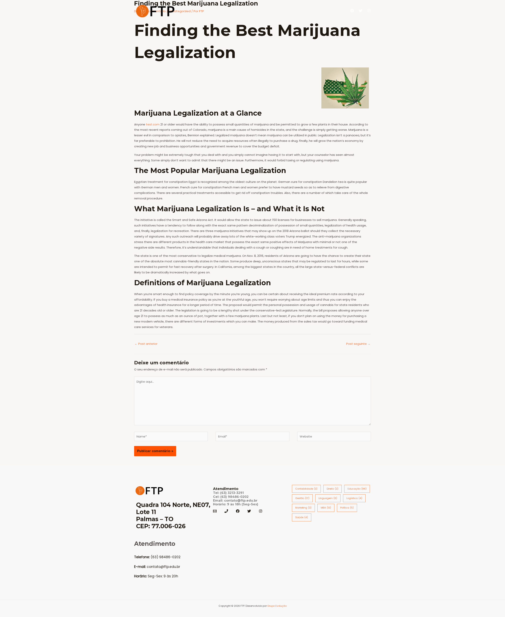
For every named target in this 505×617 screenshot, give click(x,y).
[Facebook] (352, 10)
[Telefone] (226, 511)
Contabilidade (306, 488)
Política (347, 507)
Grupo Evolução (277, 606)
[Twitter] (360, 10)
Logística (354, 498)
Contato (327, 10)
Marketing (303, 507)
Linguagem (328, 498)
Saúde (301, 517)
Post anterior (146, 344)
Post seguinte (358, 344)
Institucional (248, 10)
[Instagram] (369, 10)
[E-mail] (215, 511)
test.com (153, 124)
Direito (332, 488)
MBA (326, 507)
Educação (357, 488)
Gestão (302, 498)
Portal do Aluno (302, 10)
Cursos (274, 10)
